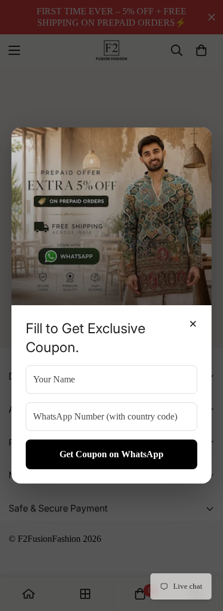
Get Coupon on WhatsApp (111, 454)
